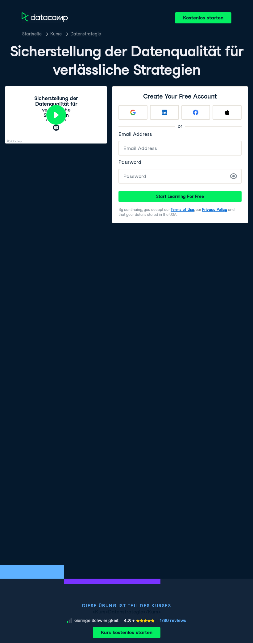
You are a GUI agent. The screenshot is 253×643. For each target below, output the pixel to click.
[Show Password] (233, 176)
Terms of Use (182, 209)
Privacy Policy (214, 209)
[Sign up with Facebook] (195, 112)
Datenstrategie (85, 33)
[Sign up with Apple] (227, 112)
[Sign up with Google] (132, 112)
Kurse (56, 33)
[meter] (139, 621)
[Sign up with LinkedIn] (164, 112)
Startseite (32, 33)
